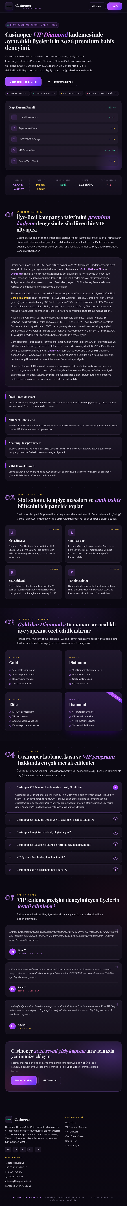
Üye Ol (114, 6)
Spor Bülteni (71, 1141)
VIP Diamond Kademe (76, 1127)
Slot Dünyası (71, 1131)
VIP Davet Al (50, 1080)
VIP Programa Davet (60, 81)
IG (15, 1149)
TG (23, 1149)
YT (30, 1149)
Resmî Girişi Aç (23, 1080)
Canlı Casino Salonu (75, 1136)
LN (38, 1149)
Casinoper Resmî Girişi (23, 81)
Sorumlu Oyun (72, 1145)
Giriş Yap (97, 6)
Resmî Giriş (70, 1122)
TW (8, 1149)
